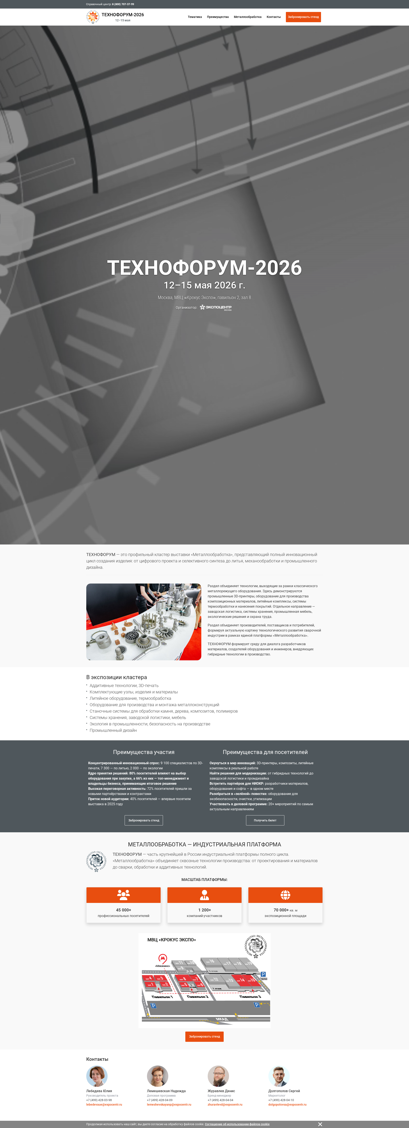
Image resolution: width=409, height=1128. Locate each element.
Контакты (274, 17)
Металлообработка (248, 17)
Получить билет (265, 820)
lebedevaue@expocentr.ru (104, 1104)
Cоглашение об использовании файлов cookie (237, 1124)
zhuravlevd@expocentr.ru (225, 1104)
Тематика (195, 17)
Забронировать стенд (303, 17)
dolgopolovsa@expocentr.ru (287, 1104)
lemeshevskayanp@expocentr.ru (169, 1104)
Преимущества (218, 17)
